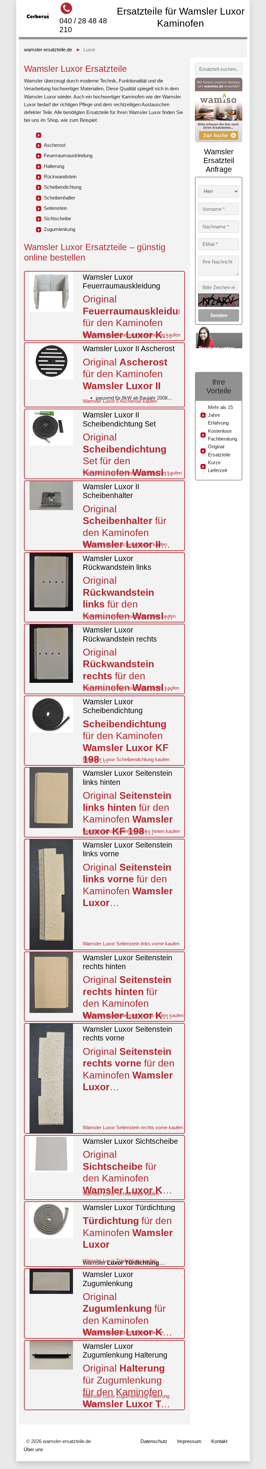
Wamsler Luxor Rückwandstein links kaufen (129, 616)
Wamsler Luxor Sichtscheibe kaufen (121, 1193)
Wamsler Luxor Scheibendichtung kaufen (126, 759)
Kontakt (219, 1441)
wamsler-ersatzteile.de (48, 49)
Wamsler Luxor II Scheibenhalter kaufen (125, 544)
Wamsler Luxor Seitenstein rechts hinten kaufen (133, 1015)
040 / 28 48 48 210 (83, 25)
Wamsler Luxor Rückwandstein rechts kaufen (131, 688)
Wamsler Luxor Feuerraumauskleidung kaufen (131, 335)
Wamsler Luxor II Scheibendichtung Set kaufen (132, 473)
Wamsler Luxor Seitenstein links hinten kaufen (131, 831)
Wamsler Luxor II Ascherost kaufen (120, 401)
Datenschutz (153, 1441)
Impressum (189, 1441)
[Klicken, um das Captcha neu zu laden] (218, 300)
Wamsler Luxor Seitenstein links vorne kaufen (131, 943)
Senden (218, 315)
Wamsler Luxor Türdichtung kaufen (120, 1260)
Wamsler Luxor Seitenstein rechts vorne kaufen (133, 1127)
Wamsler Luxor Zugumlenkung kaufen (123, 1332)
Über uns (33, 1449)
